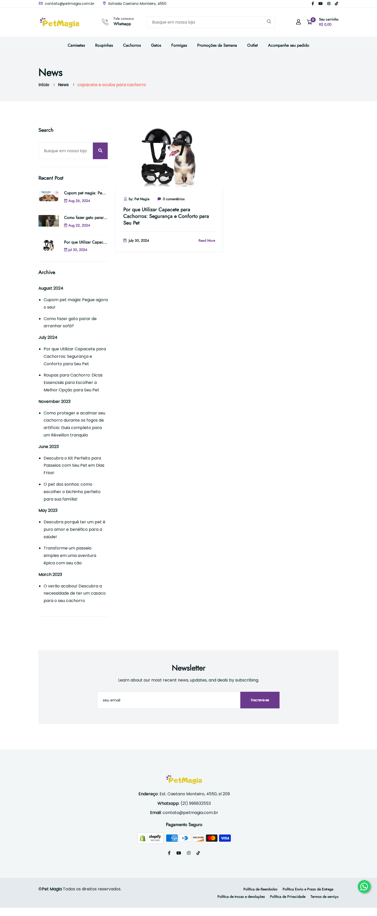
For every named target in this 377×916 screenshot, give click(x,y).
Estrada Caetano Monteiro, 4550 (136, 3)
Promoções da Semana (217, 45)
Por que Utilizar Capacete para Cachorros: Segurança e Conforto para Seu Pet (166, 216)
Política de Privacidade (287, 896)
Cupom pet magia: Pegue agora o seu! (98, 193)
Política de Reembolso (260, 889)
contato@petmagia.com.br (69, 3)
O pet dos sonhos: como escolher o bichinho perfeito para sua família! (72, 491)
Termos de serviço (325, 896)
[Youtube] (320, 3)
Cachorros (132, 45)
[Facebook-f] (312, 3)
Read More (207, 240)
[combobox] (211, 22)
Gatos (156, 45)
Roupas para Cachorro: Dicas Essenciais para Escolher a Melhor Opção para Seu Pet (73, 382)
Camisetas (76, 45)
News (63, 85)
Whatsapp (122, 24)
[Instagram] (329, 3)
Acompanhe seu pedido (288, 45)
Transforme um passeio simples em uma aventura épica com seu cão (70, 555)
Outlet (252, 45)
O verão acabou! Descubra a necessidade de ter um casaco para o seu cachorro (75, 593)
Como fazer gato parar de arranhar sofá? (99, 217)
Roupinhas (104, 45)
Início (43, 85)
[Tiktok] (336, 3)
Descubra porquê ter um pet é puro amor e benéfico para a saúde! (74, 529)
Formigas (179, 45)
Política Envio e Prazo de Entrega (308, 889)
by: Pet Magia (139, 198)
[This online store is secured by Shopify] (150, 838)
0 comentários (174, 198)
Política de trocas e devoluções (241, 896)
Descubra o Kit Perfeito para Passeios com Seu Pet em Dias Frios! (74, 465)
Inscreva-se (260, 700)
